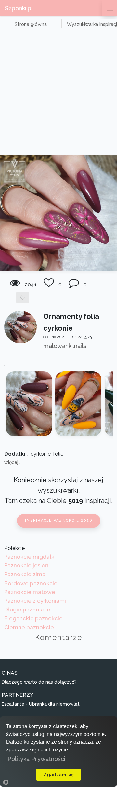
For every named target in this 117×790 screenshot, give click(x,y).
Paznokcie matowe (29, 592)
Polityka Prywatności (36, 758)
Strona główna (31, 24)
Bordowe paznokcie (31, 583)
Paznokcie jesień (26, 565)
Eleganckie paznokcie (33, 618)
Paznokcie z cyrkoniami (35, 601)
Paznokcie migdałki (30, 556)
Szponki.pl (19, 8)
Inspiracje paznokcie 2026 (58, 520)
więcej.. (12, 462)
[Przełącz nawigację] (109, 8)
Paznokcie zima (25, 574)
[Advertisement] (58, 93)
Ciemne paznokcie (29, 627)
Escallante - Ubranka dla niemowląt (41, 704)
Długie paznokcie (27, 609)
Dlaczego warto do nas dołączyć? (39, 682)
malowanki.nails (64, 346)
